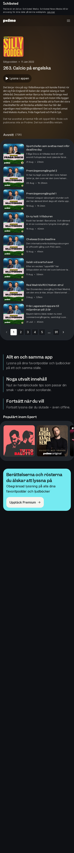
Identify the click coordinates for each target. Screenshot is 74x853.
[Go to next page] (63, 332)
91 (56, 332)
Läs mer (51, 12)
